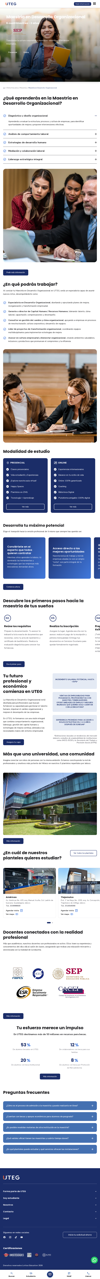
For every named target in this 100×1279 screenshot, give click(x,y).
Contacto (8, 1211)
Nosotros (8, 1204)
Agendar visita (12, 910)
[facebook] (4, 1237)
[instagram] (10, 1237)
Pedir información (83, 4)
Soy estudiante (11, 1198)
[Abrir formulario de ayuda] (50, 1274)
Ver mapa (10, 914)
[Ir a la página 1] (49, 922)
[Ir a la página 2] (52, 922)
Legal (6, 1218)
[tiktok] (16, 1237)
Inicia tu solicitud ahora (80, 1234)
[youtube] (21, 1237)
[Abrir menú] (95, 4)
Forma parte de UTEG (14, 1191)
